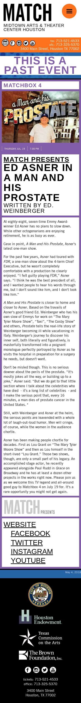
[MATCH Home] (27, 12)
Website (20, 524)
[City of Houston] (40, 606)
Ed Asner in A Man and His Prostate (38, 182)
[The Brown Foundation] (40, 660)
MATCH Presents (36, 159)
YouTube (28, 560)
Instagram (32, 551)
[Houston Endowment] (40, 624)
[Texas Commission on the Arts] (40, 647)
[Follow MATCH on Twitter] (26, 43)
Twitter (27, 543)
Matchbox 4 (23, 85)
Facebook (30, 533)
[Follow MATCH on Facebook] (12, 43)
